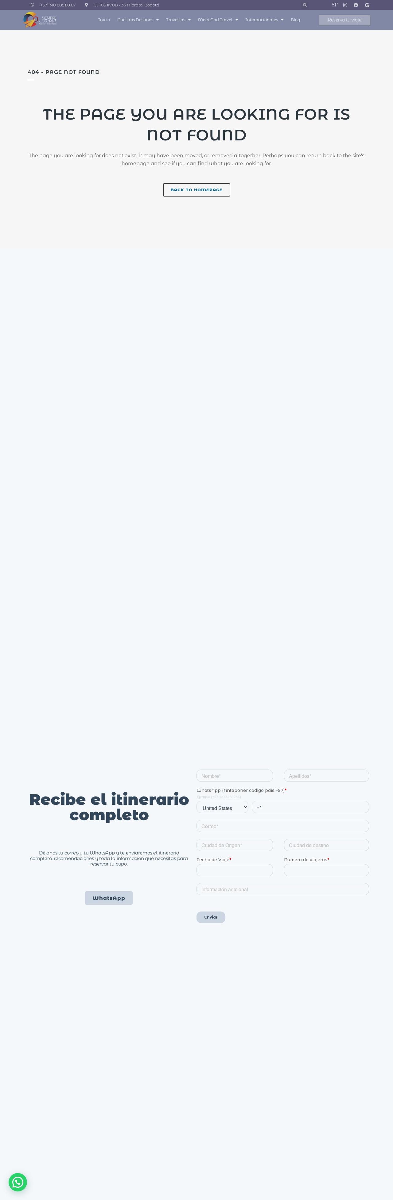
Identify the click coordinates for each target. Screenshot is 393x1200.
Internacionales (261, 19)
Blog (295, 19)
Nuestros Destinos (135, 19)
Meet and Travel (215, 19)
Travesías (175, 19)
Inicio (104, 19)
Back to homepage (197, 189)
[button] (305, 5)
